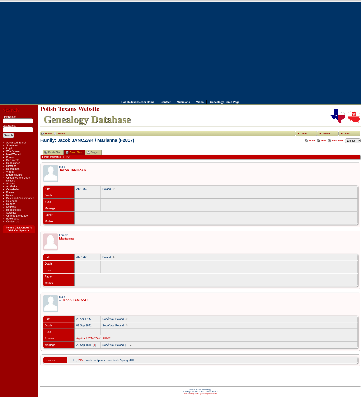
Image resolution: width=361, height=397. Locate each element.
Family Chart (54, 152)
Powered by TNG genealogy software (200, 394)
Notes (9, 195)
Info (347, 133)
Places (10, 192)
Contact (165, 102)
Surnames (12, 145)
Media (326, 133)
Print (323, 140)
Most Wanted (13, 154)
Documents (12, 160)
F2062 (107, 338)
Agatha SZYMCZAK (88, 338)
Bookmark (337, 140)
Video (200, 102)
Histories (11, 166)
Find (304, 133)
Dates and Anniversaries (20, 198)
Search (11, 110)
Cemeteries (12, 189)
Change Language (17, 215)
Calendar (11, 201)
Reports (10, 204)
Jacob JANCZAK (72, 170)
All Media (11, 186)
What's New (13, 151)
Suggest (95, 152)
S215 (79, 360)
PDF (68, 157)
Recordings (12, 168)
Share (312, 140)
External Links (14, 174)
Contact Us (12, 221)
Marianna (66, 238)
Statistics (11, 212)
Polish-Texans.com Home (137, 102)
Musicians (183, 102)
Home (48, 133)
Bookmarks (12, 218)
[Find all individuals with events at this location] (115, 188)
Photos (10, 157)
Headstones (13, 163)
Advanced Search (16, 142)
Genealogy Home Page (224, 102)
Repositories (13, 209)
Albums (10, 183)
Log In (9, 148)
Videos (10, 171)
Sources (11, 206)
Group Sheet (76, 152)
